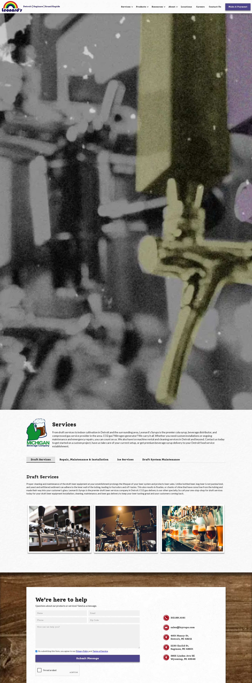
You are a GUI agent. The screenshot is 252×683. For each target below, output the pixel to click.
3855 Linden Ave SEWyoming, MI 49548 (183, 657)
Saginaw (38, 6)
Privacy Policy (82, 651)
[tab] (40, 460)
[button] (127, 6)
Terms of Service (100, 651)
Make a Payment (238, 7)
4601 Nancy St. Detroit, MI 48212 (181, 637)
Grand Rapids (52, 6)
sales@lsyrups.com (183, 627)
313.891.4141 (178, 617)
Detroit (27, 6)
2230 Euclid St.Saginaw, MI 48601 (182, 647)
